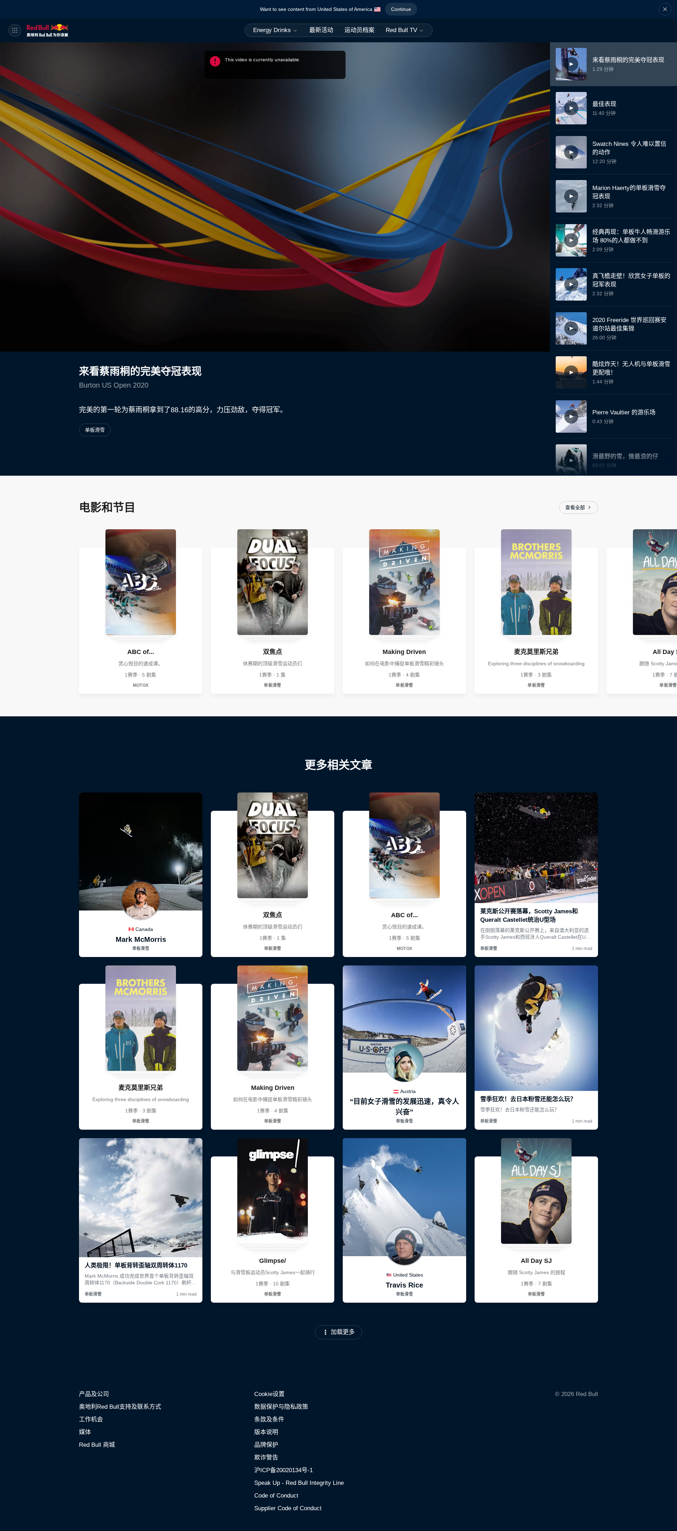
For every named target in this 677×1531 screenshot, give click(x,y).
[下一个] (668, 611)
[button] (665, 9)
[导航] (14, 30)
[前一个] (8, 611)
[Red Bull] (58, 30)
